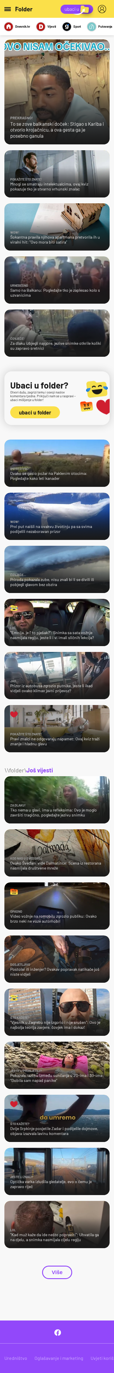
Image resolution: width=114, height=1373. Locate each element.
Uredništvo (15, 1358)
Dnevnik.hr (22, 26)
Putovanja (105, 26)
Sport (77, 26)
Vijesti (51, 26)
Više (57, 1272)
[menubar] (103, 9)
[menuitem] (103, 9)
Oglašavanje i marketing (58, 1358)
